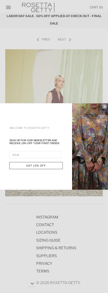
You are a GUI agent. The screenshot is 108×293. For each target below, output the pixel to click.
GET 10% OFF (36, 165)
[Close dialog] (104, 107)
